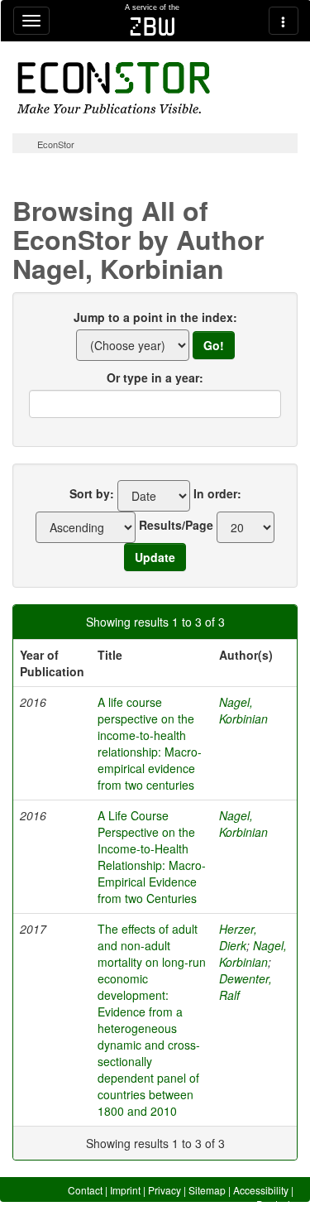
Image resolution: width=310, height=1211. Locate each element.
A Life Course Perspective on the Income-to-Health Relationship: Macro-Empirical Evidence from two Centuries (152, 856)
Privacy (164, 1190)
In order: (217, 493)
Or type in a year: (155, 377)
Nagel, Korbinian (243, 710)
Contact (85, 1190)
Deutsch (274, 1204)
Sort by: (91, 493)
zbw (152, 26)
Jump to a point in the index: (155, 317)
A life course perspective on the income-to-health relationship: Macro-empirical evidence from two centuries (150, 743)
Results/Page (176, 525)
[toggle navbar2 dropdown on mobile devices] (283, 21)
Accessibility (261, 1190)
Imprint (125, 1190)
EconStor (55, 144)
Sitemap (207, 1190)
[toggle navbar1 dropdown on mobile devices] (31, 21)
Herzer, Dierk (238, 937)
